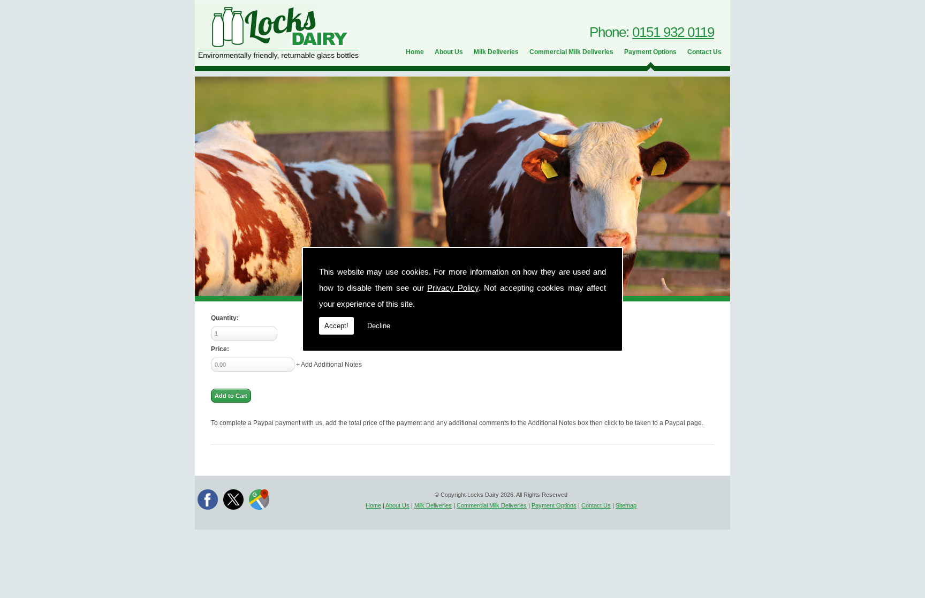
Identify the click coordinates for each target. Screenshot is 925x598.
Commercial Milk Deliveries (571, 52)
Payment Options (650, 52)
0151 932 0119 (673, 32)
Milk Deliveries (496, 52)
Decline (378, 326)
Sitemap (626, 505)
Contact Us (704, 52)
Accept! (336, 326)
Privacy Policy (453, 287)
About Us (449, 52)
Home (415, 52)
